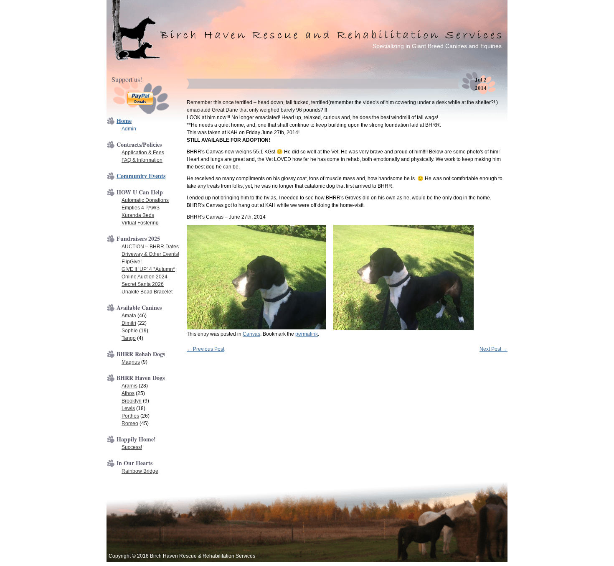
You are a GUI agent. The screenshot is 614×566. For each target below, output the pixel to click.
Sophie (130, 331)
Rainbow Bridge (140, 471)
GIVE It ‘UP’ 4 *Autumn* (148, 269)
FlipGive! (132, 262)
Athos (128, 393)
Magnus (131, 362)
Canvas (251, 334)
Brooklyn (132, 401)
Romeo (130, 423)
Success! (132, 447)
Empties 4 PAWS (141, 208)
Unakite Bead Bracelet (147, 292)
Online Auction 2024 (144, 277)
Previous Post (205, 349)
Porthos (130, 416)
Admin (129, 129)
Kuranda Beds (138, 215)
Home (124, 120)
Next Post (493, 349)
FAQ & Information (142, 160)
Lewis (128, 408)
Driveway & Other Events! (150, 254)
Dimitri (129, 323)
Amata (129, 316)
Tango (129, 338)
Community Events (141, 175)
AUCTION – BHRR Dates (150, 247)
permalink (306, 334)
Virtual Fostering (140, 223)
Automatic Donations (145, 200)
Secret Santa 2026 (143, 284)
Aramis (129, 386)
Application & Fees (143, 153)
